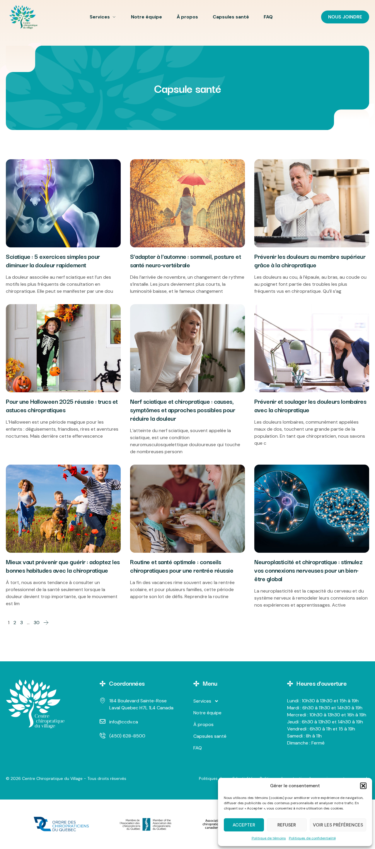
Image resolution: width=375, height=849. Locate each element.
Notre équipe (146, 17)
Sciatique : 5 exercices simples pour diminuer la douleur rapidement (53, 260)
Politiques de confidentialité (312, 838)
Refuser (286, 825)
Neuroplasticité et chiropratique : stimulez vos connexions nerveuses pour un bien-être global (308, 570)
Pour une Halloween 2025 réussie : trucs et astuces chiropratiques (62, 405)
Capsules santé (231, 17)
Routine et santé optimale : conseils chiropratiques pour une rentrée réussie (181, 566)
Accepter (244, 825)
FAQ (268, 17)
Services (100, 17)
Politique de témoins (269, 838)
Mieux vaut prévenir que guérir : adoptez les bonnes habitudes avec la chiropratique (63, 566)
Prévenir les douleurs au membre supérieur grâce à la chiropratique (309, 260)
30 (37, 622)
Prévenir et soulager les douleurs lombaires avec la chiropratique (310, 405)
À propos (187, 17)
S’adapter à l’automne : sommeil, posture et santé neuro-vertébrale (185, 260)
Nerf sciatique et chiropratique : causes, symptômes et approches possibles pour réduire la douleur (182, 409)
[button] (363, 786)
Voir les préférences (338, 825)
